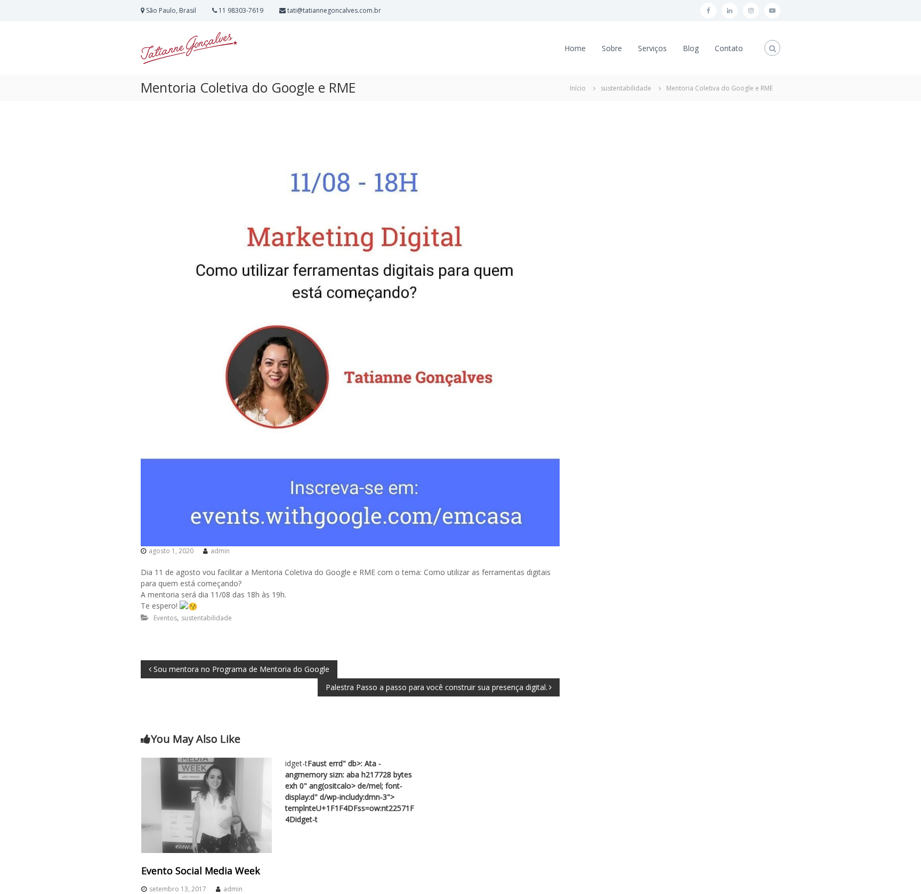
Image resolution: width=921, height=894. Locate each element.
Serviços (652, 48)
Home (575, 48)
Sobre (612, 48)
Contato (729, 48)
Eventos (165, 617)
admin (220, 550)
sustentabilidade (626, 88)
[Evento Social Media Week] (206, 805)
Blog (691, 48)
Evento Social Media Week (200, 870)
